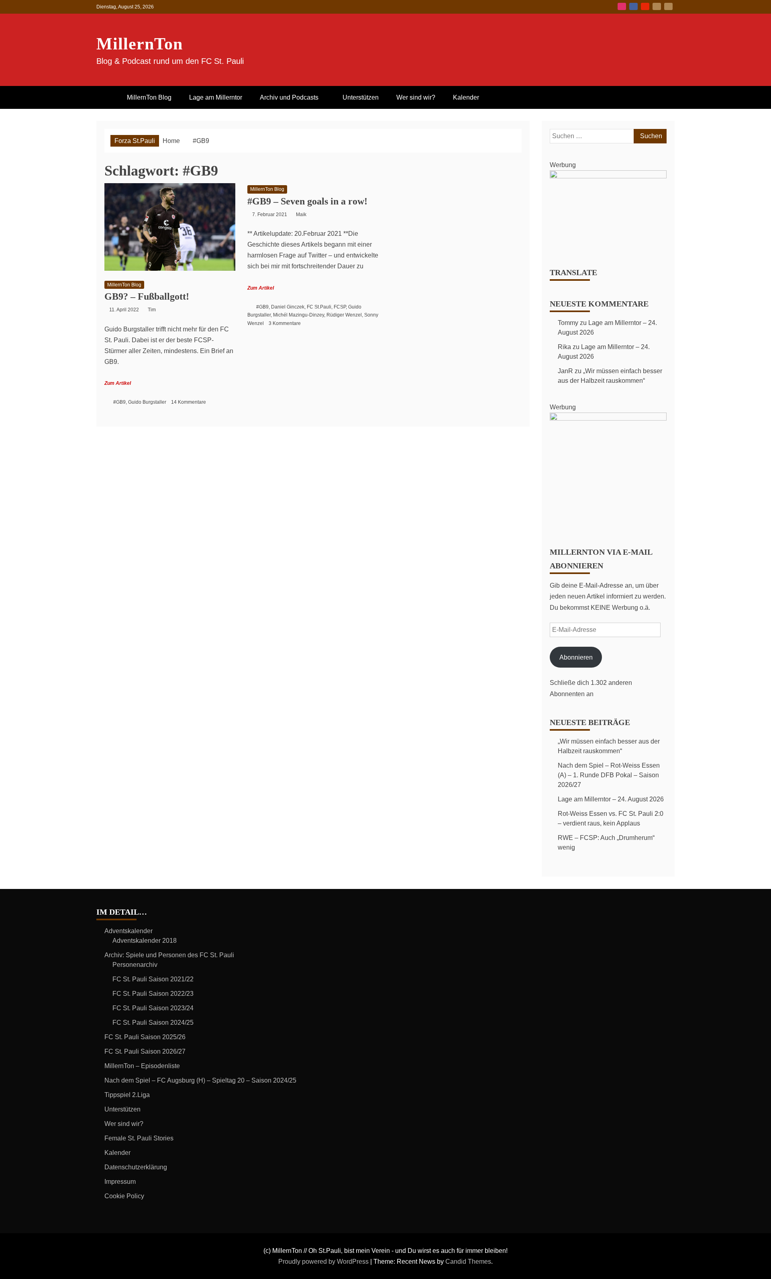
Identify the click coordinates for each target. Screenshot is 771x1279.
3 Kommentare (285, 323)
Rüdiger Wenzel (344, 315)
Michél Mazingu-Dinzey (298, 315)
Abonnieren (576, 657)
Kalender (466, 97)
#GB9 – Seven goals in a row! (307, 201)
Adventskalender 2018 (144, 940)
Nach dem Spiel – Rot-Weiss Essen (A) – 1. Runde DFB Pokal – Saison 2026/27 (609, 775)
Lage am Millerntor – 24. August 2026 (611, 799)
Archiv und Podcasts (289, 97)
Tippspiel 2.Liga (127, 1094)
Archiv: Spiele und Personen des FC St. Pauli (169, 955)
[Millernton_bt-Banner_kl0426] (608, 176)
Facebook (633, 6)
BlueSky (657, 6)
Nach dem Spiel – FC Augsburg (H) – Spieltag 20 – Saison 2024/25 (200, 1080)
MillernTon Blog (149, 97)
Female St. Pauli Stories (138, 1138)
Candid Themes (468, 1261)
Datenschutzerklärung (135, 1167)
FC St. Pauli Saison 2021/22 (153, 979)
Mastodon (668, 6)
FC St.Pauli (319, 307)
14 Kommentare (188, 402)
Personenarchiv (134, 964)
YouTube (645, 6)
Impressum (120, 1181)
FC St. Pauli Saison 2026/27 (145, 1051)
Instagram (622, 6)
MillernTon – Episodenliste (142, 1065)
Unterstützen (361, 97)
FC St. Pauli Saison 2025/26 (145, 1037)
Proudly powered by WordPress (324, 1261)
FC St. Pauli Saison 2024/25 (153, 1022)
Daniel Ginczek (287, 307)
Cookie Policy (124, 1196)
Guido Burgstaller (147, 402)
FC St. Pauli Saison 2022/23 (153, 993)
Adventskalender (128, 931)
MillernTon (139, 44)
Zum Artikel (117, 383)
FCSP (340, 307)
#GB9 (119, 402)
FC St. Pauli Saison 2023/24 (153, 1008)
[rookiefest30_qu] (608, 418)
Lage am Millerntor (215, 97)
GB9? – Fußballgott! (146, 296)
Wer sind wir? (415, 97)
